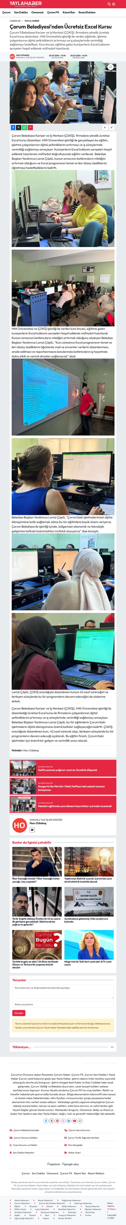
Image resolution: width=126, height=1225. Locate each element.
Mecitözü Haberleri (66, 1209)
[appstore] (53, 1163)
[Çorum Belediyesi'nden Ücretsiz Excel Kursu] (63, 92)
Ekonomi (33, 1206)
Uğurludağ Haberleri (23, 1218)
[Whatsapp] (80, 1120)
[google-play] (70, 1163)
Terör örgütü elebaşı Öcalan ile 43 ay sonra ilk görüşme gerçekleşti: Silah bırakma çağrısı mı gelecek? (36, 921)
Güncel (49, 1206)
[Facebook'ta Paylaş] (13, 127)
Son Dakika (21, 12)
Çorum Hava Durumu (79, 1130)
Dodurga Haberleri (83, 1203)
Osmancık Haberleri (49, 1212)
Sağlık (17, 1215)
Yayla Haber (31, 20)
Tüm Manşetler (75, 1145)
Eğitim (17, 1206)
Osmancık (37, 12)
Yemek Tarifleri (65, 1218)
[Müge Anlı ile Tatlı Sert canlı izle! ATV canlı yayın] (89, 944)
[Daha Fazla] (30, 127)
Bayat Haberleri (45, 1200)
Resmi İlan (69, 12)
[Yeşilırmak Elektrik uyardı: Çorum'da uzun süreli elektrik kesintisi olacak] (89, 861)
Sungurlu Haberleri (67, 1215)
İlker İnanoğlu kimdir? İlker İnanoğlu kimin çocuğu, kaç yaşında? (35, 880)
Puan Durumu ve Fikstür (25, 1145)
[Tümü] (112, 1047)
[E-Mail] (32, 829)
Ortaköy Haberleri (22, 1212)
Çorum (6, 12)
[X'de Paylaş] (18, 127)
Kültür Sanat (20, 1209)
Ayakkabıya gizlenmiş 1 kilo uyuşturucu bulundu (86, 920)
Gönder (18, 1013)
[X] (51, 1120)
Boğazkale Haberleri (71, 1200)
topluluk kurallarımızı (41, 1023)
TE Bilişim (111, 1209)
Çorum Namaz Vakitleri (25, 1137)
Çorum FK (53, 12)
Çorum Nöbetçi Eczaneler (26, 1130)
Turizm (88, 1215)
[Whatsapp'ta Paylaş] (24, 127)
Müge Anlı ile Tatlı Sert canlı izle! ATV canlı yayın (87, 963)
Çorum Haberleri (22, 1203)
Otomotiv (71, 1212)
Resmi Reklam (87, 12)
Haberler (15, 20)
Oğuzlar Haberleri (92, 1209)
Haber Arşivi (74, 1152)
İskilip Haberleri (68, 1206)
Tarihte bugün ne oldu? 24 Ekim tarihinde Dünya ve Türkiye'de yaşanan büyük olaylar (35, 964)
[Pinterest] (57, 1120)
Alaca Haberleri (21, 1200)
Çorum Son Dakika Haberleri (52, 1203)
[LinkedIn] (68, 1120)
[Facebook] (46, 1120)
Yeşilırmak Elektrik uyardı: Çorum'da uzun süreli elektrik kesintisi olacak (88, 880)
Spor (47, 1215)
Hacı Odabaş (38, 823)
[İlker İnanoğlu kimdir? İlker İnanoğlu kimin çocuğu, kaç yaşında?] (37, 861)
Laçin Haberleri (42, 1209)
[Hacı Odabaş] (19, 825)
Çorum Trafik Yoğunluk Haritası (83, 1137)
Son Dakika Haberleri (23, 1152)
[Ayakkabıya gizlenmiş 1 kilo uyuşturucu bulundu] (89, 901)
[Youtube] (74, 1120)
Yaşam (45, 1218)
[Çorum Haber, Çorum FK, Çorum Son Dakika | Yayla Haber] (26, 4)
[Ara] (109, 4)
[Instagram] (63, 1120)
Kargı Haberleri (92, 1206)
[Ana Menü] (113, 4)
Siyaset (32, 1215)
